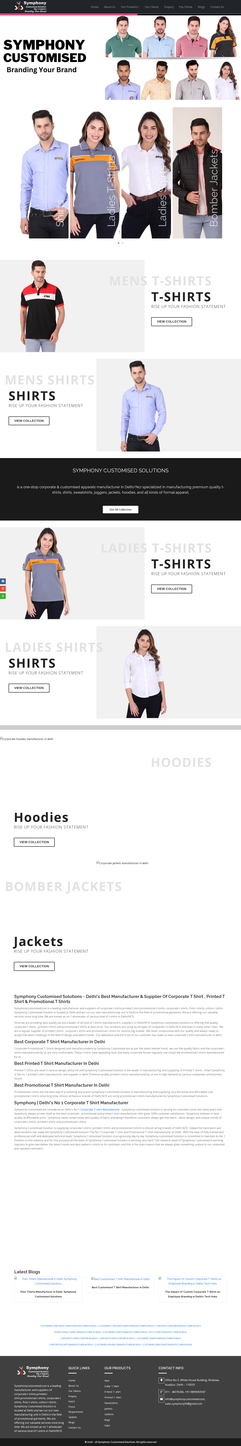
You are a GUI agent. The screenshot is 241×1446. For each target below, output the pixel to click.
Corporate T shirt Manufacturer (100, 1109)
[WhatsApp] (3, 596)
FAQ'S (71, 1401)
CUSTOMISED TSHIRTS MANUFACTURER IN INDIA (159, 1338)
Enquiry (169, 7)
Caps (107, 1425)
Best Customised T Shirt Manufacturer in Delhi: (120, 1287)
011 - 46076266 (174, 1392)
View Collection (171, 321)
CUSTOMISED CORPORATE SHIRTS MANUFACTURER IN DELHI (126, 1325)
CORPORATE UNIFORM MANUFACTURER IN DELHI (178, 1325)
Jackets (108, 1408)
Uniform (108, 1414)
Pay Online (185, 7)
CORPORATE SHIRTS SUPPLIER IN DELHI (117, 1338)
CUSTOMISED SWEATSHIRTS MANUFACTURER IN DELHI (167, 1344)
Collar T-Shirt (111, 1386)
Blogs (201, 7)
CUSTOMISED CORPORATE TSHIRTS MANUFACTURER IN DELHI (68, 1325)
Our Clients (152, 7)
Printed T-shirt (112, 1397)
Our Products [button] (129, 7)
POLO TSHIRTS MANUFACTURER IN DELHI (168, 1332)
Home (96, 7)
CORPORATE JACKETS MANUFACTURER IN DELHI (71, 1344)
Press (71, 1406)
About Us (109, 7)
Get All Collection (121, 509)
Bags (107, 1419)
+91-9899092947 (195, 1392)
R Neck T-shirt (112, 1391)
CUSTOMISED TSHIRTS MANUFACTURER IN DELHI (125, 1332)
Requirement (75, 1411)
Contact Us (217, 7)
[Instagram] (3, 589)
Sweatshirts (111, 1403)
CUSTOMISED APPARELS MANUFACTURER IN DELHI (118, 1344)
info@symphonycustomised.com (185, 1399)
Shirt (107, 1380)
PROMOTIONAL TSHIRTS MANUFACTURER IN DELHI (77, 1332)
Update (72, 1417)
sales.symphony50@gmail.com (183, 1403)
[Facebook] (3, 581)
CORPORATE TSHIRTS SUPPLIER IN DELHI (78, 1338)
